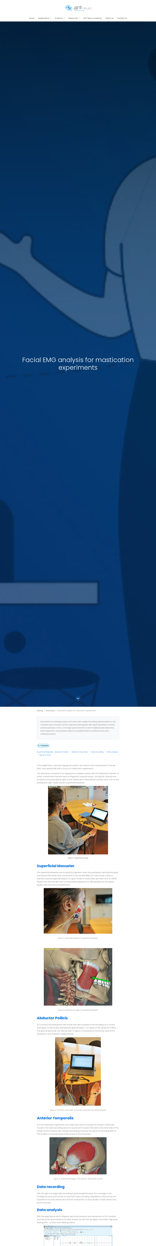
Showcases (50, 710)
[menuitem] (31, 18)
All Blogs (40, 710)
